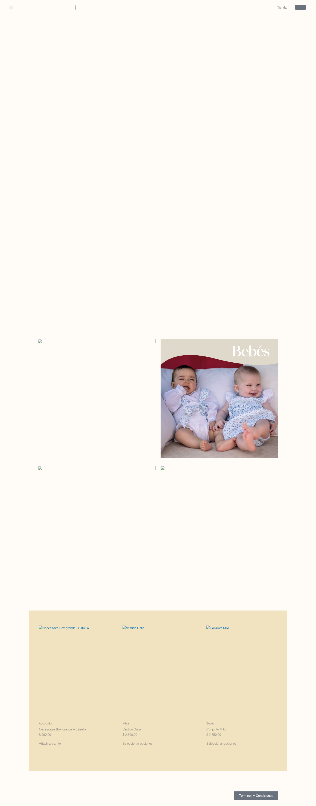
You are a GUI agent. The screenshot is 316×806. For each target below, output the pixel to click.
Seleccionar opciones (138, 743)
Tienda (282, 7)
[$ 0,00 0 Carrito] (300, 7)
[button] (11, 7)
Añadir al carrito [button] (50, 743)
